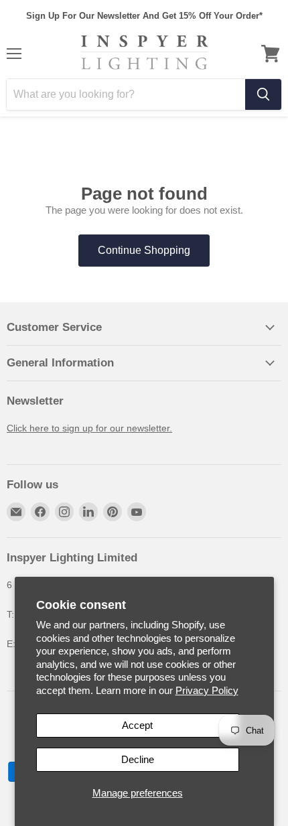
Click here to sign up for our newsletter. (89, 428)
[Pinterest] (112, 511)
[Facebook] (40, 511)
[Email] (16, 511)
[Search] (263, 94)
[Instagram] (64, 511)
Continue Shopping (144, 250)
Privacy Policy (206, 690)
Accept (137, 725)
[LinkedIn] (88, 511)
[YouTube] (136, 511)
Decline (137, 759)
